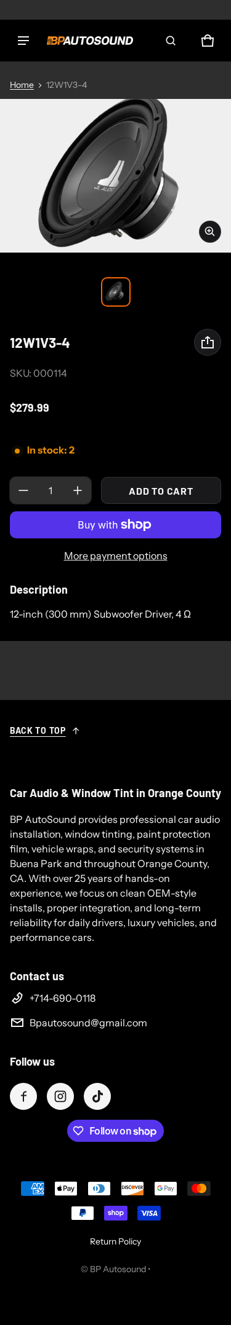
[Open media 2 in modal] (115, 176)
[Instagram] (60, 1096)
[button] (170, 40)
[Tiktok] (97, 1096)
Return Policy (115, 1241)
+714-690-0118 (62, 998)
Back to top (38, 730)
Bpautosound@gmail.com (88, 1022)
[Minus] (23, 490)
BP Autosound (118, 1269)
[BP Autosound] (90, 40)
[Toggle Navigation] (23, 40)
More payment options (116, 555)
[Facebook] (23, 1096)
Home (22, 84)
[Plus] (77, 490)
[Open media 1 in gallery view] (116, 292)
